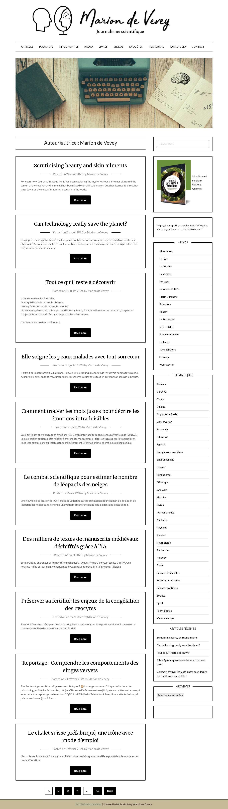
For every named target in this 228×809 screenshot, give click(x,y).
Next (110, 790)
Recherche (156, 46)
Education (162, 436)
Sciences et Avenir (169, 334)
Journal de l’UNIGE (169, 289)
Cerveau (161, 391)
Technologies (164, 610)
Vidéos (118, 46)
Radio (88, 46)
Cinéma (161, 406)
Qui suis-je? (178, 46)
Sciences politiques (167, 587)
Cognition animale (167, 414)
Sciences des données (169, 580)
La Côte (163, 258)
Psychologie (164, 542)
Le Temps (164, 341)
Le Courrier (165, 266)
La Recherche (166, 319)
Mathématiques (165, 512)
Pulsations (165, 304)
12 (97, 790)
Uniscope (164, 357)
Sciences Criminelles (168, 572)
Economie (162, 429)
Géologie (162, 489)
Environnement (165, 459)
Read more (80, 199)
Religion (161, 557)
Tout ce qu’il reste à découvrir (80, 282)
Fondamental (164, 474)
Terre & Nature (167, 349)
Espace (161, 467)
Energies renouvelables (170, 452)
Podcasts (46, 46)
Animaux (161, 383)
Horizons (164, 281)
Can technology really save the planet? (80, 224)
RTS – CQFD (166, 326)
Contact (198, 46)
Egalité (161, 444)
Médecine (162, 519)
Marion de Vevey (97, 174)
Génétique (162, 482)
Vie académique (165, 618)
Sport (160, 603)
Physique (162, 527)
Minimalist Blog (124, 804)
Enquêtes (136, 46)
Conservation (164, 421)
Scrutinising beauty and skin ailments (80, 165)
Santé (160, 565)
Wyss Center (166, 364)
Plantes (161, 535)
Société (161, 595)
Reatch (163, 311)
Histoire (161, 497)
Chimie (160, 399)
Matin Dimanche (168, 296)
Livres (103, 46)
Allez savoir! (166, 251)
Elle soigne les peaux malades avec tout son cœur (80, 356)
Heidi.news (165, 273)
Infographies (68, 46)
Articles (27, 46)
